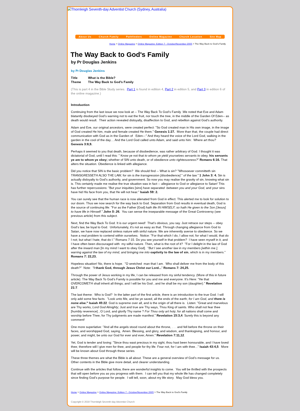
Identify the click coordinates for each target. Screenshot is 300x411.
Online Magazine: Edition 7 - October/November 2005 (165, 44)
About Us (85, 36)
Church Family (109, 36)
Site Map (215, 36)
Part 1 (131, 89)
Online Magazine (160, 36)
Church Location (190, 36)
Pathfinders (134, 36)
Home (112, 44)
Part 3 (201, 89)
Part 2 (169, 89)
